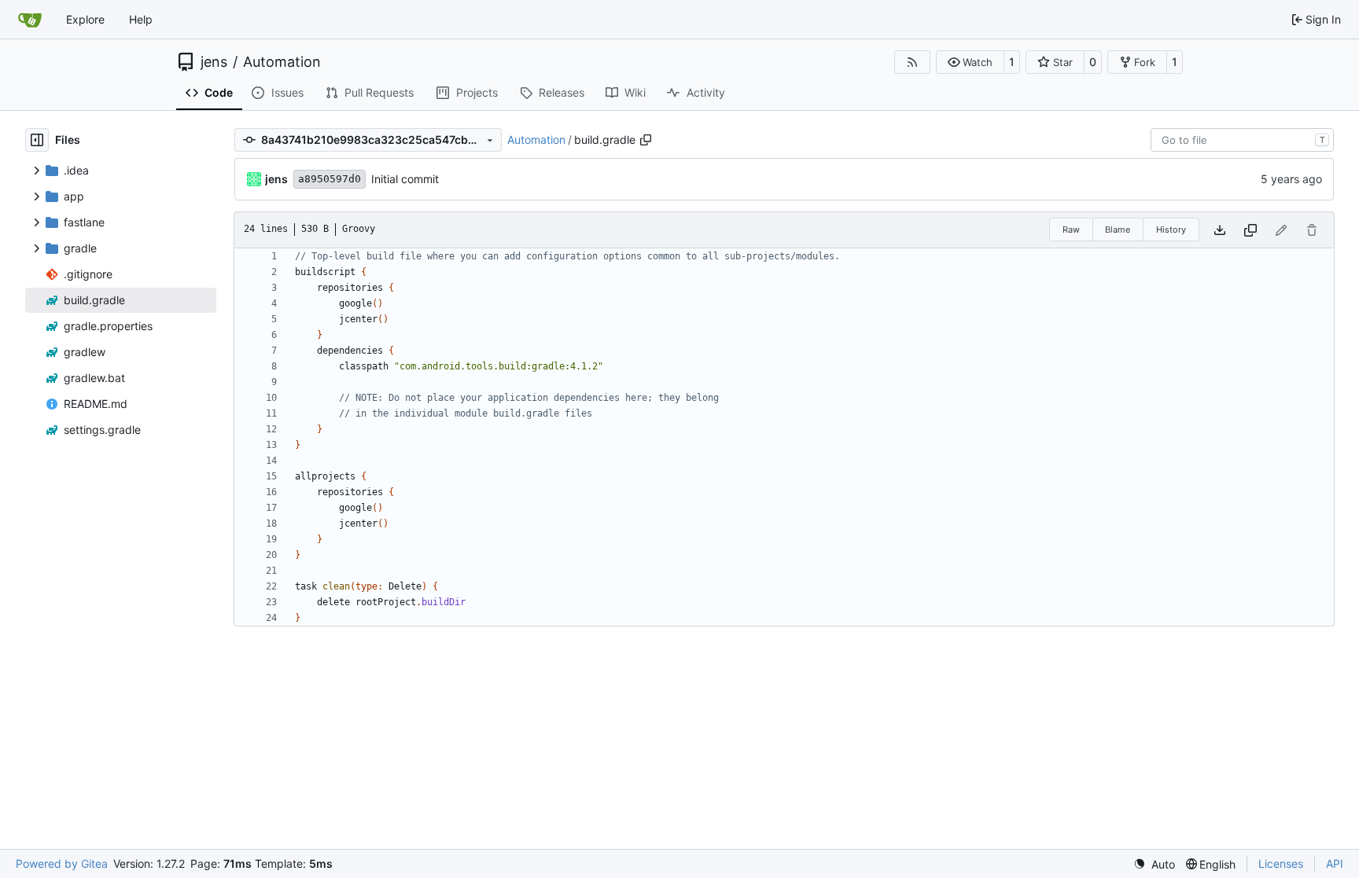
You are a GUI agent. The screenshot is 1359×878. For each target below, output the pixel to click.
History (1171, 229)
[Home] (30, 20)
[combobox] (1242, 140)
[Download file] (1219, 230)
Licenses (1280, 863)
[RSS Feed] (912, 62)
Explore (85, 19)
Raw (1071, 229)
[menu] (1154, 864)
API (1334, 863)
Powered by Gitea (62, 863)
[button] (970, 62)
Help (141, 19)
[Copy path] (645, 139)
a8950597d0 (329, 179)
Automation (282, 62)
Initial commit (405, 179)
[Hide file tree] (37, 140)
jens (214, 62)
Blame (1117, 229)
